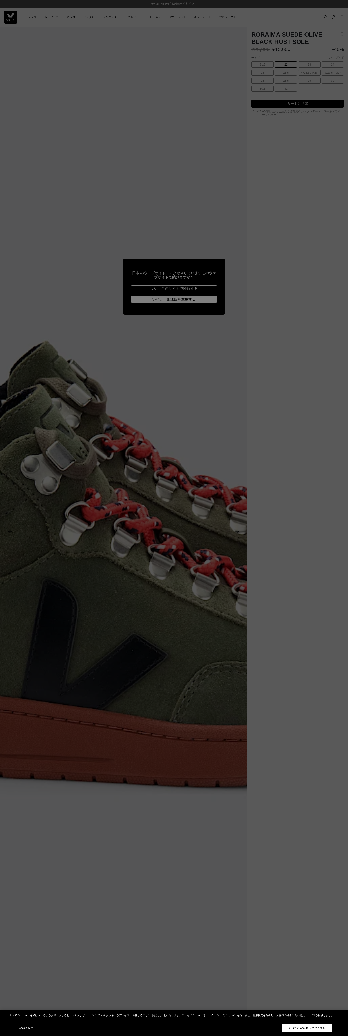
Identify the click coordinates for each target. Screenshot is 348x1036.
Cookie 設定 (26, 1027)
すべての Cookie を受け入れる (307, 1027)
